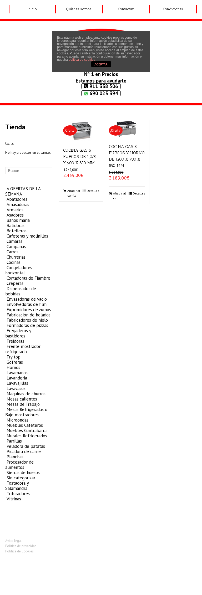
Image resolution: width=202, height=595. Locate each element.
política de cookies (82, 59)
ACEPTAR (101, 64)
